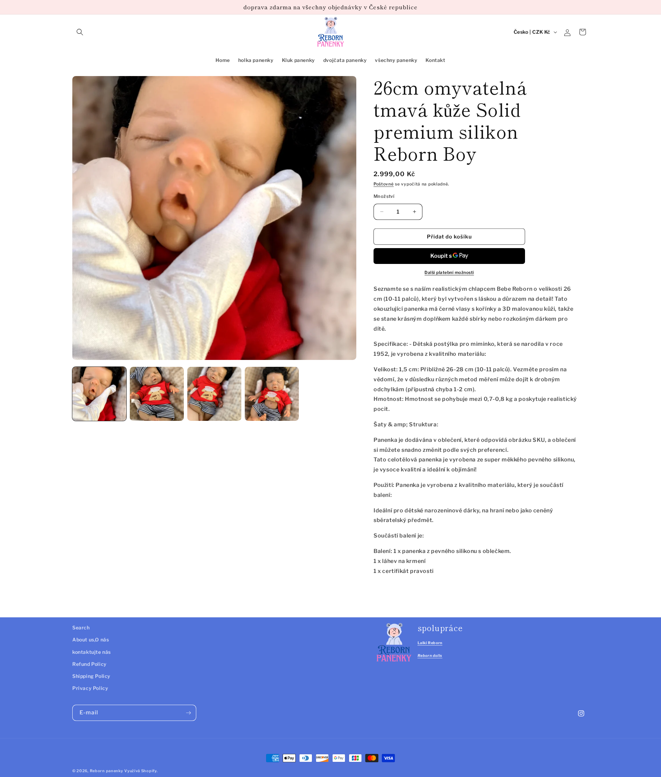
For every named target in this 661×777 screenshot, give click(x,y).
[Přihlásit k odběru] (188, 713)
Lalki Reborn (430, 643)
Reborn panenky (106, 770)
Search (81, 627)
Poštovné (384, 184)
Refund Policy (89, 664)
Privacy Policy (90, 688)
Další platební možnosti (449, 272)
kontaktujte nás (91, 652)
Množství (384, 196)
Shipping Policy (91, 676)
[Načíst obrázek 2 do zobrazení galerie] (157, 394)
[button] (79, 32)
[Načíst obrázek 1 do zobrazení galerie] (99, 394)
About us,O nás (90, 640)
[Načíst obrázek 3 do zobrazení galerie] (214, 394)
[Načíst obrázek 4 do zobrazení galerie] (272, 394)
